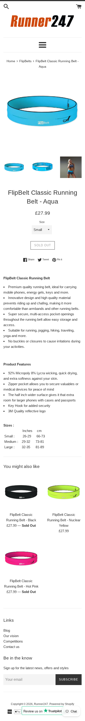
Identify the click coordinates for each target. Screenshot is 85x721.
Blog (6, 630)
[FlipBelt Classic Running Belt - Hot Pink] (21, 558)
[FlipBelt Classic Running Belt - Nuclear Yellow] (64, 492)
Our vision (11, 636)
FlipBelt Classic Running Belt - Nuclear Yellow (63, 520)
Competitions (13, 641)
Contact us (11, 647)
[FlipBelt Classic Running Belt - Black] (21, 492)
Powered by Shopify (61, 704)
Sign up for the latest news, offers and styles (36, 668)
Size (42, 222)
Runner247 (41, 704)
